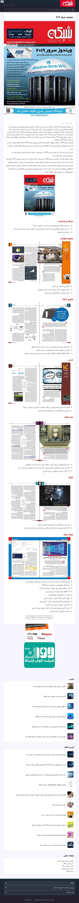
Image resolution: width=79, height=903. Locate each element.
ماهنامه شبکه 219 (64, 17)
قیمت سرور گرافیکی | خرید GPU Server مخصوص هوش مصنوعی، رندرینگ (46, 765)
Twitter (39, 617)
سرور (28, 900)
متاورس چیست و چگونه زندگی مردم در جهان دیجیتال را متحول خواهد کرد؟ (45, 737)
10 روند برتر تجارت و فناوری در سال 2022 (55, 697)
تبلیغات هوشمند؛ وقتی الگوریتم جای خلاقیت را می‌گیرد (51, 835)
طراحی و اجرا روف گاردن (65, 861)
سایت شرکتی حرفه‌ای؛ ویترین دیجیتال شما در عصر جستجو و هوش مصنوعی (46, 775)
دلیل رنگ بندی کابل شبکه (59, 805)
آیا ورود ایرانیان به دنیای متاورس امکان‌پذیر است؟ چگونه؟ (50, 717)
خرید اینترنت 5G (68, 866)
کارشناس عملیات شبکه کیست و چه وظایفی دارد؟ (53, 845)
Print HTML (30, 617)
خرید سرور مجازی (68, 868)
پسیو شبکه (70, 871)
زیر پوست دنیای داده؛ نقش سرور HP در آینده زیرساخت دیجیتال (49, 825)
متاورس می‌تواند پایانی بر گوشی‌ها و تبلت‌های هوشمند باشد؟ (49, 686)
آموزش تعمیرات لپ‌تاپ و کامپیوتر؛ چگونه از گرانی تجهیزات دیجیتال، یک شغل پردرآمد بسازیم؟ (41, 795)
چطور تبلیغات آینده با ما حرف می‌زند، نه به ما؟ (53, 815)
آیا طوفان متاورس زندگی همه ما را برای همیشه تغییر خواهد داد (49, 707)
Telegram (48, 617)
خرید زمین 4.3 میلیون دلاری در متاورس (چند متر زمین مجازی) (49, 727)
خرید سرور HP (69, 863)
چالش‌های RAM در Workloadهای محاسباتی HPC (52, 785)
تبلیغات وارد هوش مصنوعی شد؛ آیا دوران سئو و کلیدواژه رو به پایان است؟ (46, 755)
